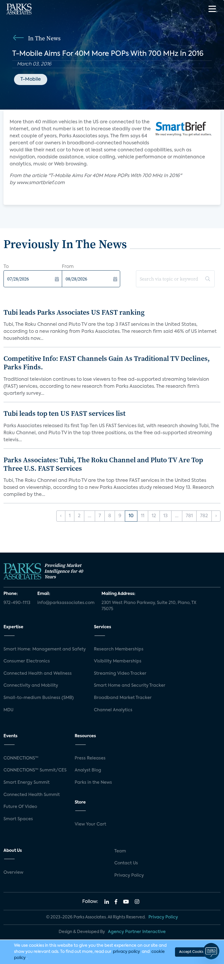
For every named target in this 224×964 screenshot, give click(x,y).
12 (154, 516)
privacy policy (126, 952)
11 (142, 516)
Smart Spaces (18, 819)
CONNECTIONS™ (21, 758)
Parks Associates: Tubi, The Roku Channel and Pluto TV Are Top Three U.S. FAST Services (103, 464)
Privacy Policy (129, 875)
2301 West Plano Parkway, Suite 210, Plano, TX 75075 (149, 606)
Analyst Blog (88, 770)
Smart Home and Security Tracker (129, 685)
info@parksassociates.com (65, 603)
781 (189, 516)
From (68, 266)
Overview (13, 872)
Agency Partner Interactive (137, 932)
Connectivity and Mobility (31, 685)
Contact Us (126, 863)
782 (204, 516)
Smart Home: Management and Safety (45, 649)
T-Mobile (30, 79)
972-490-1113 (17, 603)
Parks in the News (93, 782)
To (6, 266)
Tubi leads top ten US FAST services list (64, 413)
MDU (8, 710)
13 (165, 516)
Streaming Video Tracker (120, 673)
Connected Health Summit (32, 795)
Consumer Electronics (27, 661)
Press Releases (90, 758)
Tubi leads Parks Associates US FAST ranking (74, 312)
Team (120, 851)
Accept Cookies (192, 952)
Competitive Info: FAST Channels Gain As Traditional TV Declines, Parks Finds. (107, 363)
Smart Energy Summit (27, 782)
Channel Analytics (113, 710)
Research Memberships (119, 649)
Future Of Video (20, 807)
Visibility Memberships (117, 661)
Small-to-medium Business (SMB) (39, 698)
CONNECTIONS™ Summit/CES (35, 770)
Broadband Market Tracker (123, 698)
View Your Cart (90, 824)
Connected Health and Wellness (38, 673)
